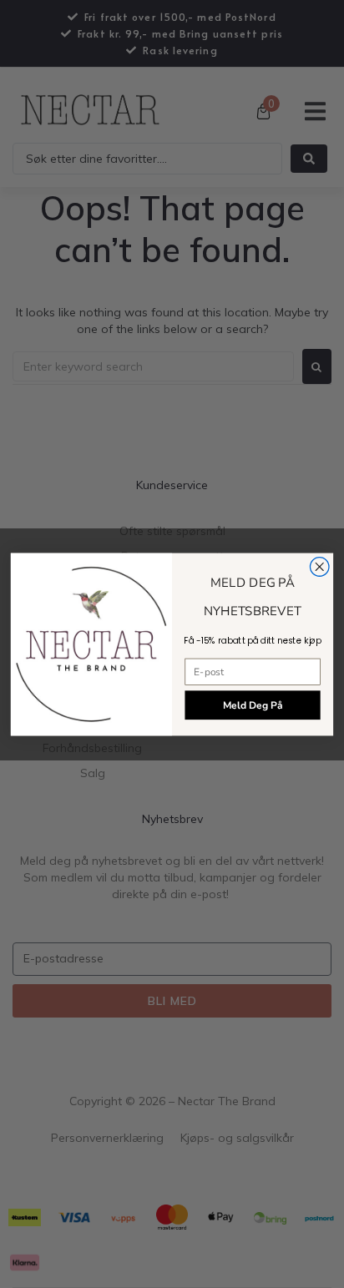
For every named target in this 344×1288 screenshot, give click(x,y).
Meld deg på (252, 705)
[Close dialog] (319, 566)
